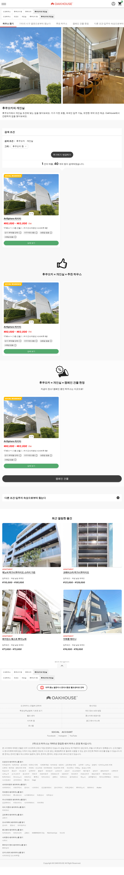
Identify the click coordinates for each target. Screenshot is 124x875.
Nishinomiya (52, 833)
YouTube (73, 736)
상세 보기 (31, 243)
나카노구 (5, 774)
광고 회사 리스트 (93, 720)
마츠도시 (40, 795)
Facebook (51, 736)
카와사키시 (17, 803)
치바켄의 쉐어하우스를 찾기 (12, 792)
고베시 (26, 833)
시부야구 (114, 771)
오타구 (95, 771)
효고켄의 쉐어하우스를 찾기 (12, 830)
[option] (31, 194)
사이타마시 (6, 787)
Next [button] (55, 195)
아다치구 (74, 774)
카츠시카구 (85, 774)
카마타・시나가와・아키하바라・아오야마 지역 (46, 768)
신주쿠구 (32, 771)
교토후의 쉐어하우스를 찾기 (12, 815)
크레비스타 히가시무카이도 (76, 572)
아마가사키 (17, 833)
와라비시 (90, 787)
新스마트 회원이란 (93, 716)
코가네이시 (74, 777)
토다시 (26, 787)
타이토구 (49, 771)
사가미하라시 (29, 803)
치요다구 (5, 771)
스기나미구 (16, 774)
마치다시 (63, 777)
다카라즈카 (6, 833)
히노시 (83, 777)
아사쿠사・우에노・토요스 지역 (79, 768)
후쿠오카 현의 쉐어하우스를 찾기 (14, 845)
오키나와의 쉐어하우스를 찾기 (13, 852)
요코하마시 (6, 803)
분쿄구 (40, 771)
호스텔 (31, 725)
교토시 (4, 818)
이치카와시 (6, 795)
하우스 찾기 (8, 23)
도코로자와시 (46, 787)
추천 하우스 (61, 23)
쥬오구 (14, 771)
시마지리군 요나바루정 (10, 855)
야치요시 (49, 795)
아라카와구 (44, 774)
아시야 (62, 833)
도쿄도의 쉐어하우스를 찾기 (12, 762)
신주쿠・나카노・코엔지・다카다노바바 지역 (95, 765)
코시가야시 (58, 787)
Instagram (63, 736)
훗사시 (26, 780)
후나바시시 (17, 795)
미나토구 (22, 771)
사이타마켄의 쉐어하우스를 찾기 (14, 784)
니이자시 (35, 787)
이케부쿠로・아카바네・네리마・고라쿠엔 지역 (58, 765)
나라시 (4, 840)
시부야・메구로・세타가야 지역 (14, 768)
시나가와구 (76, 771)
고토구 (67, 771)
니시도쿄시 (6, 780)
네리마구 (65, 774)
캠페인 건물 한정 (81, 23)
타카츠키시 (22, 825)
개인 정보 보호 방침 (93, 711)
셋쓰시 (12, 825)
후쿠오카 (5, 848)
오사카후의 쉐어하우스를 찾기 (13, 822)
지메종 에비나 (69, 639)
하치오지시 (107, 774)
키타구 (34, 774)
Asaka (99, 787)
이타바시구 (55, 774)
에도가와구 (96, 774)
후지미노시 (80, 787)
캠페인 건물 (62, 478)
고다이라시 (17, 780)
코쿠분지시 (92, 777)
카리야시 (5, 810)
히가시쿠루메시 (105, 777)
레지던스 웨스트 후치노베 (14, 639)
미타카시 (27, 777)
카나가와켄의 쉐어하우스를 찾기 (14, 800)
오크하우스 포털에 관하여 (31, 706)
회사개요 (93, 706)
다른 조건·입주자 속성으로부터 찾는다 (25, 497)
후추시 (36, 777)
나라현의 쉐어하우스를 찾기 (12, 837)
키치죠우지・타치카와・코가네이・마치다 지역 (20, 765)
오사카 (4, 825)
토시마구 (26, 774)
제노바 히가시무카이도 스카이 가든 (18, 572)
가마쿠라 (40, 803)
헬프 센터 (31, 716)
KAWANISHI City (38, 833)
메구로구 (86, 771)
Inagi (34, 780)
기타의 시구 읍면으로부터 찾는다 (35, 23)
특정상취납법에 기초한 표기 (31, 711)
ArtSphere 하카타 (12, 218)
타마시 (116, 777)
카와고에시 (69, 787)
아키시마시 (45, 777)
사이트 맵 (31, 720)
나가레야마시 (29, 795)
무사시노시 (17, 777)
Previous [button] (7, 195)
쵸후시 (54, 777)
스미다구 (58, 771)
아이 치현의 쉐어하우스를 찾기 (13, 807)
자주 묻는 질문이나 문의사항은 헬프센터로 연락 (64, 687)
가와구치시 (17, 787)
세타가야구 (104, 771)
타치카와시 (6, 777)
